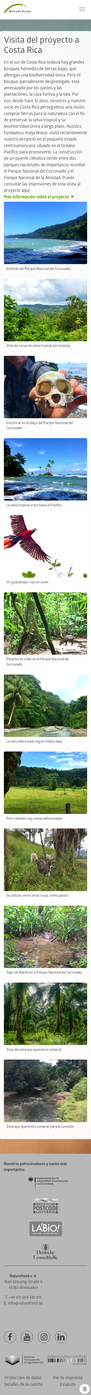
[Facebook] (10, 1337)
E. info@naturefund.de (23, 1303)
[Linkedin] (61, 1337)
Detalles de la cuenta (23, 1384)
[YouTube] (27, 1337)
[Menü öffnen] (82, 9)
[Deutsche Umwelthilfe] (45, 1258)
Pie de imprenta (68, 1377)
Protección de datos (23, 1377)
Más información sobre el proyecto (36, 197)
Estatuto (68, 1384)
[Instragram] (44, 1337)
